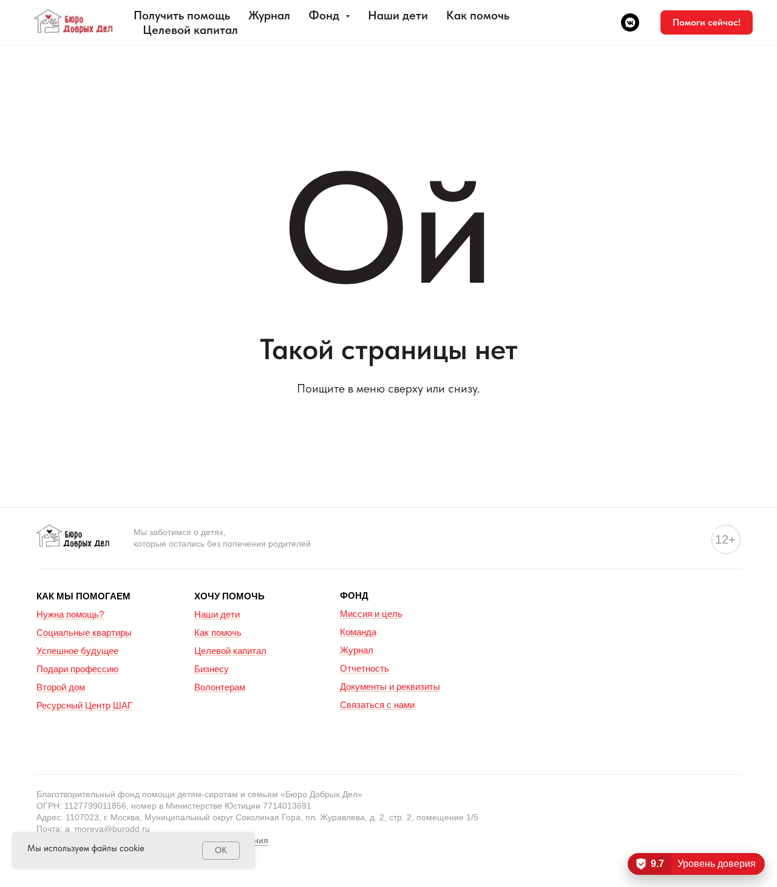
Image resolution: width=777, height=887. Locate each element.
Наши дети (398, 15)
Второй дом (60, 687)
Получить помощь (182, 15)
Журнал (269, 15)
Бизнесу (211, 669)
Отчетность (364, 668)
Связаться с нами (377, 705)
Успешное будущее (77, 651)
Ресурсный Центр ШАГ (84, 705)
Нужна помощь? (70, 614)
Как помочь (477, 15)
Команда (358, 632)
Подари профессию (77, 669)
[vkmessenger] (630, 22)
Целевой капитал (190, 29)
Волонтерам (219, 687)
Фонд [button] (325, 15)
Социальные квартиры (84, 632)
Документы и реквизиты (390, 686)
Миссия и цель (371, 614)
